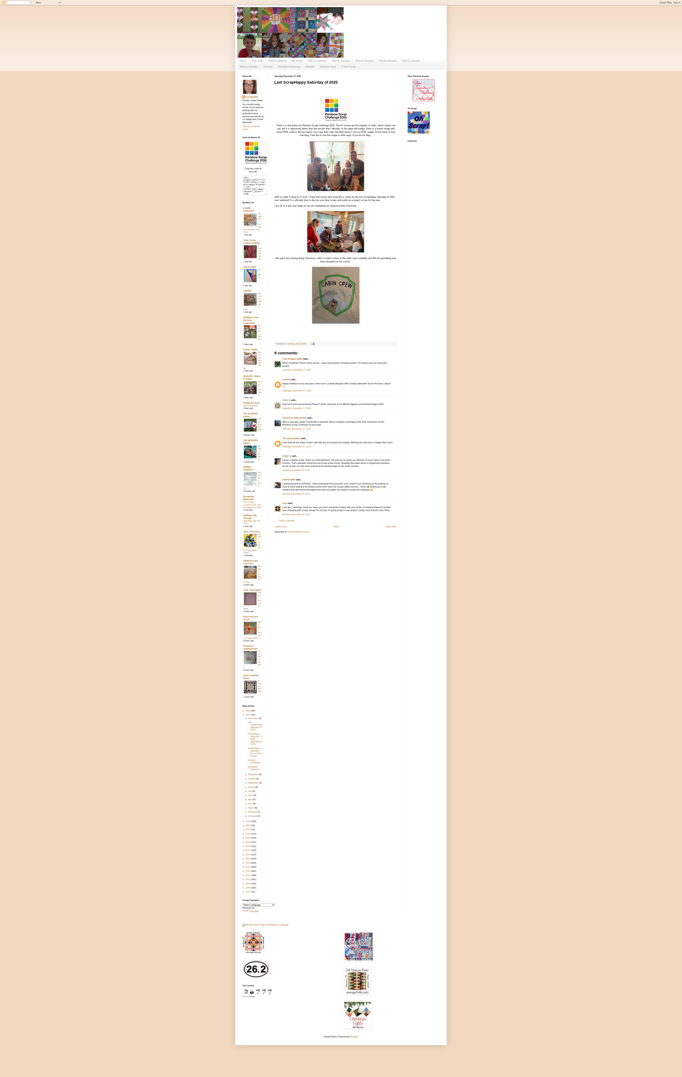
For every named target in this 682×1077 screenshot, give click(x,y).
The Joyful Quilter (291, 438)
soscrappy (266, 17)
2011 (248, 875)
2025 (248, 715)
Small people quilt (259, 424)
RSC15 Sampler (411, 60)
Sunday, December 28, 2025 (296, 470)
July (250, 791)
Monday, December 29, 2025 (296, 494)
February (252, 812)
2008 (248, 888)
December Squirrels (253, 768)
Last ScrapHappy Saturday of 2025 (255, 726)
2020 (248, 838)
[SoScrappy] (255, 164)
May (250, 799)
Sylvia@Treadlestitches (294, 418)
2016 (248, 854)
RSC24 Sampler (278, 60)
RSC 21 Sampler (317, 60)
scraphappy (252, 97)
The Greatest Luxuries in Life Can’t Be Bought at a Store (252, 504)
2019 (248, 842)
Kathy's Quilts (250, 349)
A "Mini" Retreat (259, 686)
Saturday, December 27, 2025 (296, 370)
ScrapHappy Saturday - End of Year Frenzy (255, 752)
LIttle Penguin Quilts (292, 359)
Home (243, 60)
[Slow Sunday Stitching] (424, 100)
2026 (248, 711)
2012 (248, 871)
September (253, 783)
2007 (248, 892)
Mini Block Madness (289, 66)
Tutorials (268, 66)
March (251, 808)
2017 (248, 850)
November (253, 774)
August (251, 787)
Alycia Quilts (249, 267)
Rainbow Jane (328, 66)
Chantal (286, 379)
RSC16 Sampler (388, 60)
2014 (248, 863)
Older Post (391, 526)
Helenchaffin (288, 479)
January (252, 816)
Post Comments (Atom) (299, 532)
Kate (284, 503)
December (253, 718)
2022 (248, 829)
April (250, 803)
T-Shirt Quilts (348, 66)
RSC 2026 (257, 60)
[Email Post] (312, 344)
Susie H (286, 400)
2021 (248, 834)
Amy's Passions (251, 531)
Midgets (310, 66)
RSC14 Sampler (249, 66)
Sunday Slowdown (254, 761)
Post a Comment (287, 520)
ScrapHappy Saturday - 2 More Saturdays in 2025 (255, 739)
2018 (248, 846)
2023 (248, 825)
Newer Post (280, 526)
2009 (248, 883)
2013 (248, 867)
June (250, 795)
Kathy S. (286, 456)
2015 (248, 858)
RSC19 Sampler (341, 60)
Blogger (354, 1036)
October (252, 779)
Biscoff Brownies (250, 406)
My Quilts (297, 60)
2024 (248, 821)
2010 (248, 879)
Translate (254, 911)
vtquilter (247, 291)
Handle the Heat (251, 403)
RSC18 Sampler (364, 60)
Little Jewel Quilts (252, 590)
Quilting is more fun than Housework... (251, 320)
